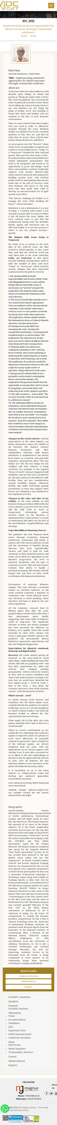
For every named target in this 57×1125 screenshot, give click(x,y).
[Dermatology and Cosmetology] (28, 5)
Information (14, 1013)
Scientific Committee (19, 997)
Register (28, 987)
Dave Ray (14, 70)
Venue (11, 1016)
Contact (12, 1056)
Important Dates (17, 1030)
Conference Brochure (28, 976)
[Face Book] (47, 1093)
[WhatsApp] (5, 1108)
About (11, 1042)
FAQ (10, 1027)
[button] (50, 1115)
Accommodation (17, 1019)
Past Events (14, 1045)
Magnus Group (28, 1107)
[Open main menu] (51, 5)
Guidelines (14, 1023)
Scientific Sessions (18, 1008)
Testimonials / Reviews (20, 1052)
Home (24, 36)
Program (13, 1005)
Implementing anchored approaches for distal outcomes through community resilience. (26, 81)
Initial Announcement (19, 1034)
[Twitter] (51, 1093)
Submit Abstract (28, 981)
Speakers (13, 1001)
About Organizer (17, 1048)
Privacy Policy (22, 1110)
